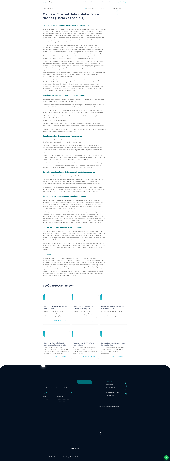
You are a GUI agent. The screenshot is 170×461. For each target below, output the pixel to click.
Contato (45, 399)
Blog (44, 402)
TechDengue (103, 2)
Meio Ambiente (111, 390)
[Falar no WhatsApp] (166, 457)
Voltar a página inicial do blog (96, 8)
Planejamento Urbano (113, 393)
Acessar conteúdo (60, 320)
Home (77, 2)
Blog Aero (111, 2)
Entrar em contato (84, 382)
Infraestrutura (110, 387)
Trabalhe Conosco (63, 399)
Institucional (84, 2)
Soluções (94, 2)
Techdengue (110, 395)
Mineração (109, 384)
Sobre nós (60, 396)
